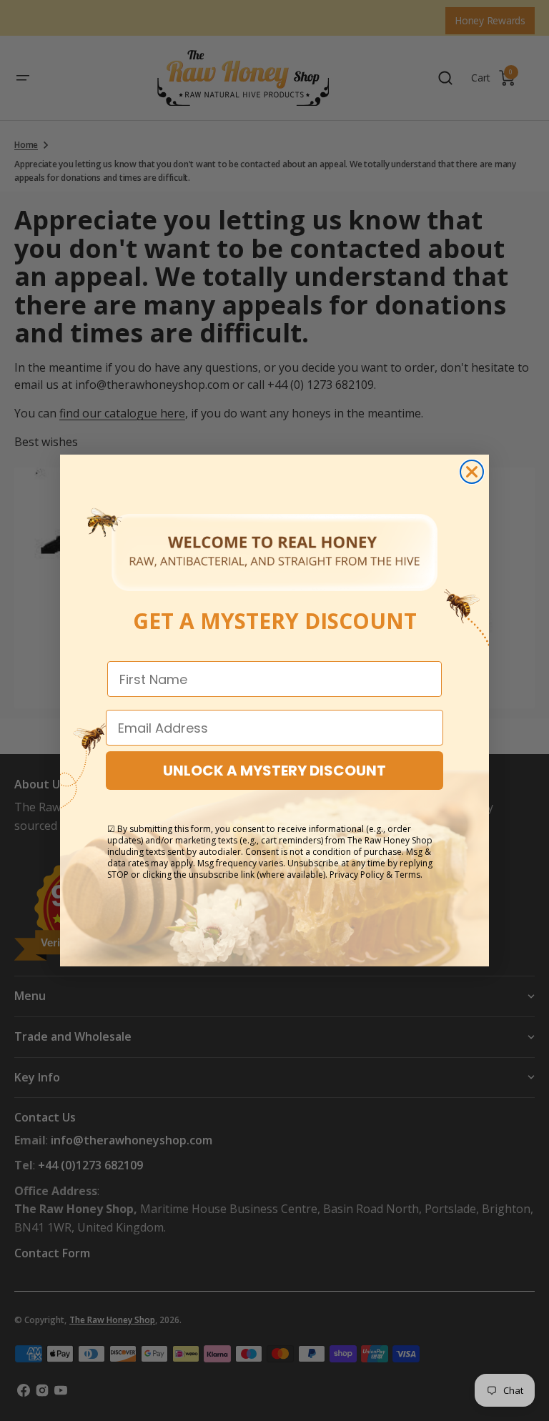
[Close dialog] (471, 471)
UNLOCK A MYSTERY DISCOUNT (274, 771)
